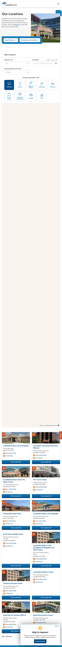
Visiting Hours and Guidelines (29, 40)
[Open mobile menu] (58, 3)
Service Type (8, 60)
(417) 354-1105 (12, 521)
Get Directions (9, 456)
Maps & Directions (10, 40)
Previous (9, 636)
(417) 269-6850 (12, 624)
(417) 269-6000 (42, 487)
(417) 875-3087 (42, 622)
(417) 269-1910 (42, 521)
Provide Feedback (40, 641)
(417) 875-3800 (42, 559)
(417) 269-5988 (42, 455)
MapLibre (42, 425)
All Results (9, 87)
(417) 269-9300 (12, 543)
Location (35, 60)
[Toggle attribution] (58, 425)
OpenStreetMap (48, 425)
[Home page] (9, 3)
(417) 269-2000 (42, 579)
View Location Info (20, 462)
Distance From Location (12, 69)
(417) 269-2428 (12, 453)
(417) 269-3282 (12, 489)
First (3, 636)
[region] (31, 265)
